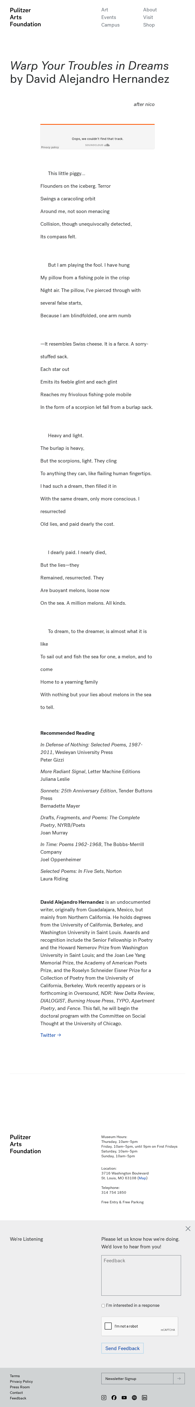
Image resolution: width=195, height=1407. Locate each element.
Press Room (20, 1387)
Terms (15, 1375)
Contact (16, 1392)
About (150, 9)
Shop (149, 25)
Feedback (18, 1398)
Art (104, 9)
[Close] (188, 1228)
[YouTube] (124, 1397)
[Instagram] (103, 1397)
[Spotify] (134, 1397)
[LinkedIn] (144, 1397)
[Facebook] (114, 1397)
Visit (148, 17)
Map (142, 1178)
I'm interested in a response (132, 1305)
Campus (110, 25)
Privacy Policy (21, 1381)
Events (108, 17)
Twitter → (50, 1035)
